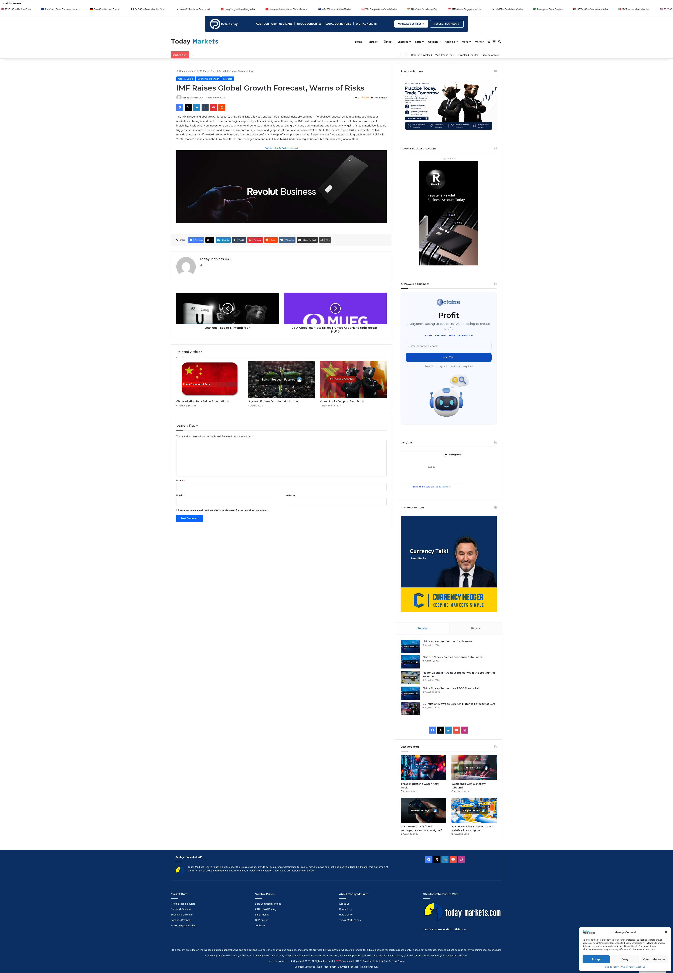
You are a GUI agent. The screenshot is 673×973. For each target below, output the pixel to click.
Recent (475, 628)
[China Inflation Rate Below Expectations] (209, 379)
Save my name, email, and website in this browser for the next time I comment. (223, 510)
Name (180, 480)
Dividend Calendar (181, 909)
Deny (625, 959)
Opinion (433, 41)
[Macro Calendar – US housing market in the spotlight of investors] (410, 677)
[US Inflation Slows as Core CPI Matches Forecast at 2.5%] (410, 708)
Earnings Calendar (181, 920)
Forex (358, 41)
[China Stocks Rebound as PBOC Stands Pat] (410, 693)
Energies (402, 41)
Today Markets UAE (193, 97)
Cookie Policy (612, 966)
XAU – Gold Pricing (265, 909)
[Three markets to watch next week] (423, 767)
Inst (388, 41)
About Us (640, 966)
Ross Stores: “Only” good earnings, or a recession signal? (222, 55)
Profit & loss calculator (183, 903)
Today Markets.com (350, 920)
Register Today (449, 158)
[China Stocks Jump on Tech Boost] (353, 379)
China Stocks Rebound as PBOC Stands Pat (451, 688)
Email (180, 495)
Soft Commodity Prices (268, 903)
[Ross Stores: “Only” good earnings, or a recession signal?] (423, 810)
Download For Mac (468, 55)
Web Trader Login (444, 55)
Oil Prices (260, 925)
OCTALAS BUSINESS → (411, 23)
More (465, 41)
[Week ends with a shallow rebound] (474, 767)
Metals (373, 41)
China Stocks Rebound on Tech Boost (447, 641)
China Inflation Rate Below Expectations (202, 401)
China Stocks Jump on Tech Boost (342, 401)
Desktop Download (421, 55)
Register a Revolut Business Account (281, 148)
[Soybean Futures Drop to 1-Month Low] (281, 379)
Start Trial (448, 357)
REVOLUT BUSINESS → (447, 23)
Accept (596, 959)
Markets (192, 71)
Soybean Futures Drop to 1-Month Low (273, 401)
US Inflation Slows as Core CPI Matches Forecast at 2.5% (459, 703)
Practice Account (491, 55)
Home (182, 71)
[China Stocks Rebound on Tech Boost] (410, 646)
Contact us (345, 909)
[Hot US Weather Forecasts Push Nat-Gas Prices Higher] (474, 810)
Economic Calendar (208, 78)
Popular (422, 628)
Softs (418, 41)
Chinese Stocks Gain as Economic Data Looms (453, 657)
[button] (666, 932)
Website (290, 495)
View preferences (654, 959)
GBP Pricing (261, 920)
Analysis (450, 41)
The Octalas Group (394, 961)
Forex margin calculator (184, 925)
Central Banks (185, 78)
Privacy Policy (627, 966)
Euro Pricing (261, 914)
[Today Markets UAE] (194, 41)
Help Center (346, 914)
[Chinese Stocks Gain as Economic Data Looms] (410, 661)
